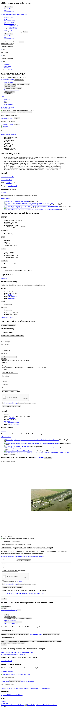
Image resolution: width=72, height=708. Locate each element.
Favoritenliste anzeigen (7, 118)
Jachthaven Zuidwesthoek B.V (60, 452)
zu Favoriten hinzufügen (11, 618)
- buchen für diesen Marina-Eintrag (12, 643)
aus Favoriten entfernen (25, 618)
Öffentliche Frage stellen (11, 623)
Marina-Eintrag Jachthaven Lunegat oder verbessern (18, 641)
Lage (5, 101)
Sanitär (3, 249)
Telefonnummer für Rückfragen (11, 391)
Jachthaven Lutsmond (48, 203)
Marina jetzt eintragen (7, 671)
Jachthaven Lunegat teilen (11, 90)
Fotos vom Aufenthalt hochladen (13, 88)
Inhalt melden (8, 93)
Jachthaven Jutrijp (26, 208)
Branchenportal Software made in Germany (22, 705)
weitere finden (36, 634)
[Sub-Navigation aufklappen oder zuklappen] (15, 24)
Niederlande (11, 298)
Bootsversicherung (9, 20)
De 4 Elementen (24, 201)
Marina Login (8, 8)
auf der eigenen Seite (49, 641)
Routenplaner (4, 278)
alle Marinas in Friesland (7, 107)
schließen (16, 118)
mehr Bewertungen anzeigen (8, 356)
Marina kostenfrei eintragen (37, 688)
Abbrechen (19, 587)
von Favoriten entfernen (23, 84)
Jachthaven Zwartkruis (43, 205)
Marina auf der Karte (6, 180)
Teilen (6, 614)
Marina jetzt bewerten (12, 335)
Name (3, 567)
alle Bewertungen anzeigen (8, 134)
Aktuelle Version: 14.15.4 (50, 705)
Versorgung (4, 260)
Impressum (4, 695)
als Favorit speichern (10, 84)
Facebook (3, 701)
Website (4, 362)
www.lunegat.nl (8, 82)
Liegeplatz (4, 217)
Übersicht (7, 99)
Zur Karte (7, 421)
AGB (20, 581)
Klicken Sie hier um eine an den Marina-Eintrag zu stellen (22, 556)
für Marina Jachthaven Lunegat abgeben (14, 634)
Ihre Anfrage (5, 376)
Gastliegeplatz (19, 367)
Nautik (3, 237)
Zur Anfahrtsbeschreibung (11, 422)
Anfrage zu (5, 366)
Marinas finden (8, 17)
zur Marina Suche (6, 108)
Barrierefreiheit (8, 6)
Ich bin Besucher (13, 654)
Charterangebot (30, 367)
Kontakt (11, 317)
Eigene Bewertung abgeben (8, 325)
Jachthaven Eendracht (53, 209)
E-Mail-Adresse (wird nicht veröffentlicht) (13, 570)
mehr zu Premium (6, 198)
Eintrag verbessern (9, 91)
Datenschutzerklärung (10, 403)
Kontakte (3, 267)
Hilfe (5, 10)
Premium (3, 192)
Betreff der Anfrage (7, 372)
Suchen (25, 32)
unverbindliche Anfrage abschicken (11, 406)
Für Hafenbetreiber (13, 25)
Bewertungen (8, 104)
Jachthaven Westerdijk (54, 206)
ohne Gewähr (38, 457)
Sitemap (31, 681)
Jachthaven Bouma (27, 451)
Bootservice (4, 230)
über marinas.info (9, 24)
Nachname (5, 384)
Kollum (10, 295)
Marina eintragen (9, 22)
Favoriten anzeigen (10, 620)
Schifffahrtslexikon (13, 27)
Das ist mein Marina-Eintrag (17, 652)
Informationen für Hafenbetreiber (10, 688)
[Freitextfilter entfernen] (21, 32)
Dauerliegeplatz (8, 367)
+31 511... (9, 183)
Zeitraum (4, 369)
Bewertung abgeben (10, 86)
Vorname (4, 381)
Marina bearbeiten (24, 688)
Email (3, 388)
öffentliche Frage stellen (24, 560)
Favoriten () (6, 661)
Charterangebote (12, 28)
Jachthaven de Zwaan (52, 448)
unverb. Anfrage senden (7, 79)
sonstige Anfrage (41, 367)
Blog (5, 19)
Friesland (14, 296)
